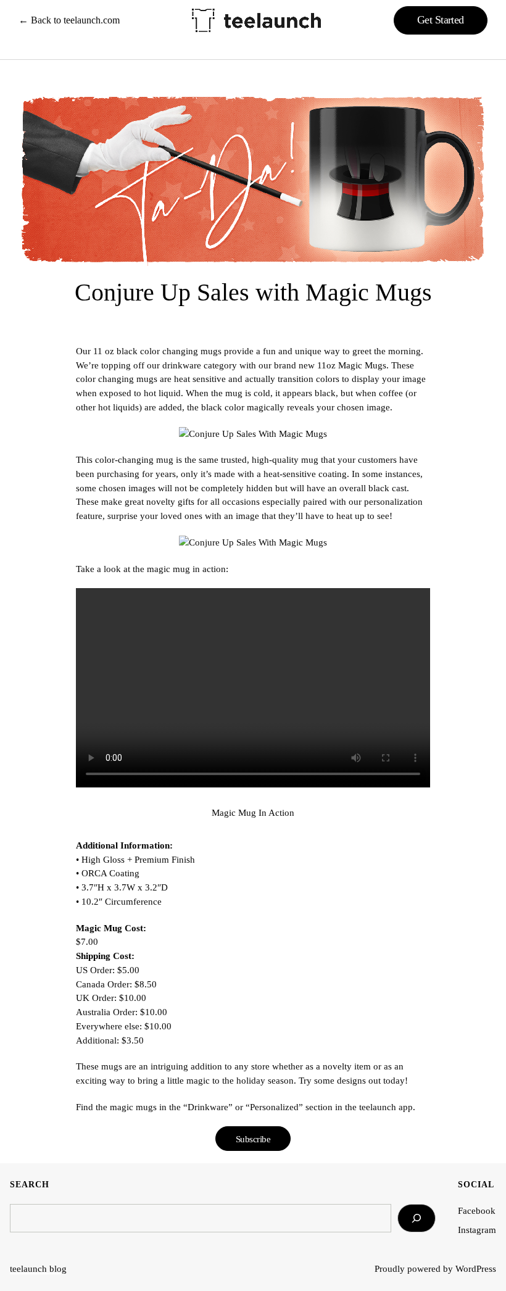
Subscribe (253, 1139)
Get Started (440, 20)
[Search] (416, 1218)
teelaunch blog (38, 1268)
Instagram (477, 1229)
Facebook (477, 1210)
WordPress (475, 1268)
